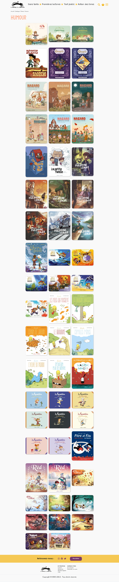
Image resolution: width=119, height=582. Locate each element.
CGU (59, 572)
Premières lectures (51, 4)
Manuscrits (60, 569)
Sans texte (33, 4)
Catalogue (17, 11)
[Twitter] (65, 559)
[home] (18, 4)
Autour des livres (86, 4)
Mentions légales (62, 570)
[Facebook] (62, 559)
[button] (33, 4)
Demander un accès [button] (72, 569)
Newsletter (76, 558)
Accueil (12, 11)
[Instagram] (59, 559)
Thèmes (22, 11)
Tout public (69, 4)
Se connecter (70, 567)
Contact (60, 567)
